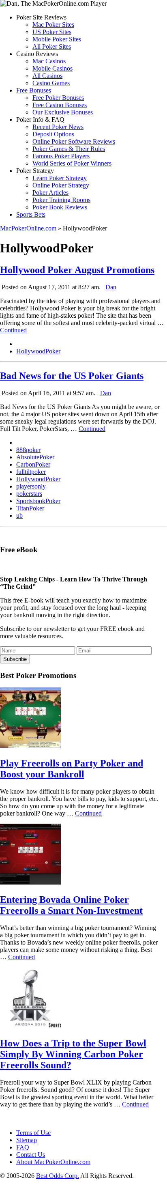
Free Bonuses (33, 90)
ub (19, 515)
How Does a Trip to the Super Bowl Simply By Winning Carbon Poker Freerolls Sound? (73, 1054)
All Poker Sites (51, 46)
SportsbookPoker (38, 500)
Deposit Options (53, 134)
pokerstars (29, 493)
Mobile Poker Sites (56, 39)
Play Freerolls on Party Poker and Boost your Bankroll (71, 768)
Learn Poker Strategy (59, 177)
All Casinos (47, 75)
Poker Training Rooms (61, 199)
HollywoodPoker (38, 351)
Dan (110, 287)
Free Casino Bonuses (59, 104)
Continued (13, 330)
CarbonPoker (33, 464)
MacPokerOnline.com (28, 228)
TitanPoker (30, 508)
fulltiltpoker (31, 471)
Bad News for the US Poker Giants (71, 375)
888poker (28, 449)
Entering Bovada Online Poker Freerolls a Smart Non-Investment (71, 905)
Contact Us (30, 1154)
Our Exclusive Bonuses (62, 112)
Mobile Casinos (52, 68)
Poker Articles (50, 192)
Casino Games (51, 83)
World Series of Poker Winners (71, 163)
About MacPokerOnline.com (53, 1161)
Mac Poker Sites (53, 24)
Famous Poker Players (61, 156)
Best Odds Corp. (57, 1175)
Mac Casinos (49, 61)
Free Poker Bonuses (58, 97)
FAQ (22, 1147)
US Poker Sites (51, 31)
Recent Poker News (58, 126)
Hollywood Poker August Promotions (77, 270)
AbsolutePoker (35, 457)
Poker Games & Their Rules (68, 148)
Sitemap (26, 1139)
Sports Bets (30, 214)
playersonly (31, 486)
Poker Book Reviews (59, 207)
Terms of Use (33, 1132)
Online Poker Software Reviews (73, 141)
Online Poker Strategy (60, 185)
